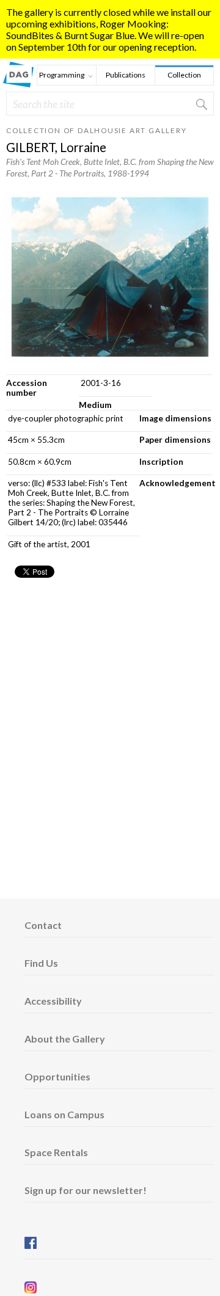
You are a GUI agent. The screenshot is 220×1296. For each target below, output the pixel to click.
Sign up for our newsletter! (85, 1190)
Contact (43, 925)
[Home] (18, 83)
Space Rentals (56, 1152)
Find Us (41, 963)
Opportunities (57, 1076)
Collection (184, 74)
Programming (60, 76)
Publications (125, 74)
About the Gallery (64, 1038)
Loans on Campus (64, 1114)
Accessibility (53, 1001)
